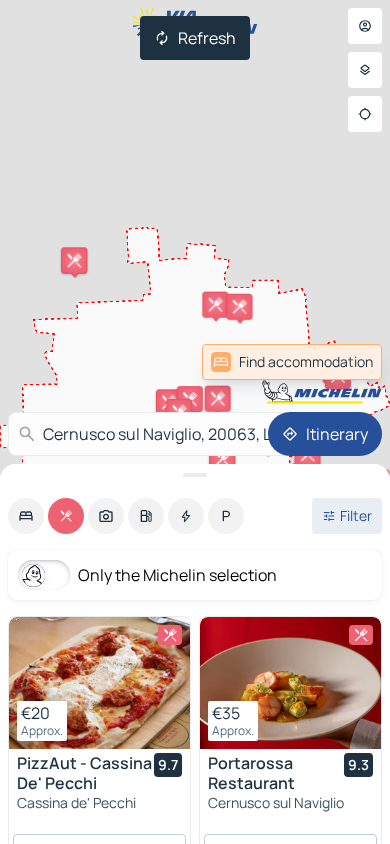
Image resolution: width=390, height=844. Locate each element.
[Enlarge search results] (195, 475)
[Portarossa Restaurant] (290, 683)
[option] (26, 516)
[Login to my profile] (365, 26)
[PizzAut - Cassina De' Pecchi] (99, 683)
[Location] (365, 114)
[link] (338, 362)
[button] (215, 305)
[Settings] (365, 70)
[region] (99, 683)
